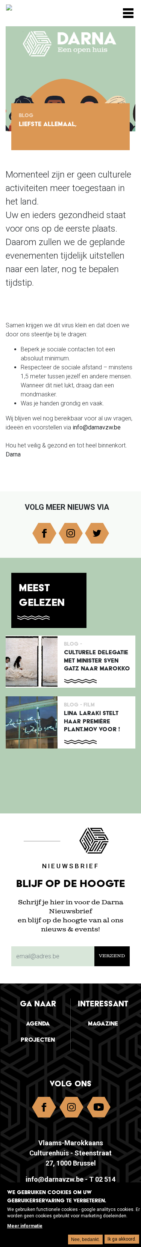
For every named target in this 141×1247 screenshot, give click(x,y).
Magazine (103, 1023)
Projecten (38, 1039)
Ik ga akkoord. (122, 1239)
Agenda (38, 1023)
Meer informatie (24, 1226)
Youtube (99, 1109)
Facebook (44, 533)
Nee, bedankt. (85, 1239)
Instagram (71, 533)
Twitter (97, 533)
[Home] (43, 10)
